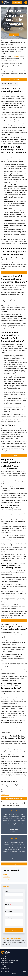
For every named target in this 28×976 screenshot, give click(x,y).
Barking (7, 794)
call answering (15, 56)
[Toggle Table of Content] (14, 84)
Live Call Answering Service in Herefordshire (13, 156)
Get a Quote (13, 35)
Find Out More (14, 621)
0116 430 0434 (16, 2)
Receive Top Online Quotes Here (14, 798)
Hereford (5, 874)
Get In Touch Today (14, 79)
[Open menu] (25, 2)
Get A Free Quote (14, 864)
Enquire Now (14, 455)
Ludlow (3, 794)
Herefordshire (6, 876)
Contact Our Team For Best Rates (14, 272)
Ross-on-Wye (6, 879)
